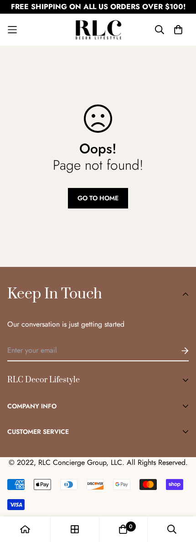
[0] (123, 529)
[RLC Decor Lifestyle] (98, 30)
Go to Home (98, 198)
